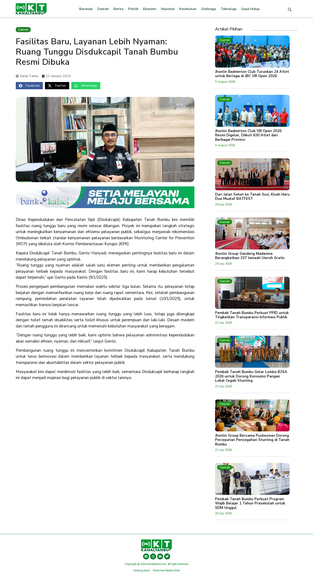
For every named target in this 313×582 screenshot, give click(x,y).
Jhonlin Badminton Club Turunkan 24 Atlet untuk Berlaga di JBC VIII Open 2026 (252, 73)
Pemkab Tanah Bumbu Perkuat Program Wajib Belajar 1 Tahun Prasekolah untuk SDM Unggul (250, 503)
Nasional (168, 9)
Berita (118, 9)
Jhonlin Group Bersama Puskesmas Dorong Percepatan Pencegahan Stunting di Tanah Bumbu (252, 440)
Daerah (103, 9)
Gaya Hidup (250, 9)
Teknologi (228, 9)
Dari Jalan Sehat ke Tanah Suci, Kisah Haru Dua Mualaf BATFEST (252, 196)
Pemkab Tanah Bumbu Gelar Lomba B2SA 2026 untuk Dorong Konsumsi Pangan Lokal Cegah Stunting (251, 376)
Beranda (86, 9)
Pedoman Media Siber (166, 570)
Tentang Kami (141, 570)
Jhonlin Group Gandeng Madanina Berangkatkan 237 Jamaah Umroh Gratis (250, 255)
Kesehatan (187, 9)
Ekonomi (149, 9)
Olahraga (208, 9)
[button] (29, 85)
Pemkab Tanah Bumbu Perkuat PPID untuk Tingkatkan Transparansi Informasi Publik (252, 315)
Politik (133, 9)
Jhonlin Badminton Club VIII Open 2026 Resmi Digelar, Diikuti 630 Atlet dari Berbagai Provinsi (248, 135)
